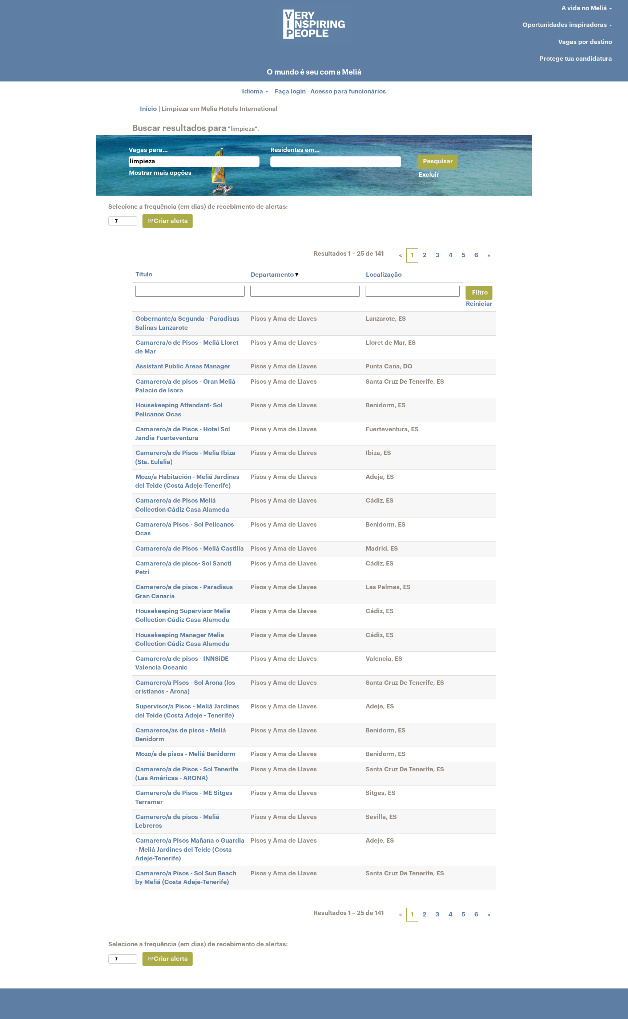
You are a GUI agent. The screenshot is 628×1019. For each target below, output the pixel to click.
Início (148, 109)
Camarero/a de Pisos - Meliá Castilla (190, 549)
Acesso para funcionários (348, 91)
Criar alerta (170, 221)
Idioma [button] (253, 91)
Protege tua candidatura (576, 59)
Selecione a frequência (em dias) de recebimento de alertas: (198, 207)
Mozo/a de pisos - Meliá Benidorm (186, 754)
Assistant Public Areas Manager (183, 366)
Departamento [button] (273, 275)
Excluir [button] (429, 175)
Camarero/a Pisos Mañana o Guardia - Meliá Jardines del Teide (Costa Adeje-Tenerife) (190, 850)
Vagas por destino (585, 42)
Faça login (290, 91)
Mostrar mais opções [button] (160, 173)
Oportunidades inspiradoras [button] (565, 25)
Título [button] (144, 274)
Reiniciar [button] (479, 304)
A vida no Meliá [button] (584, 8)
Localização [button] (384, 275)
